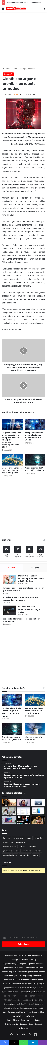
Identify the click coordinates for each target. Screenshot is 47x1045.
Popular (11, 568)
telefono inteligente (10, 855)
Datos (37, 1020)
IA (12, 842)
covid (29, 838)
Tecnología (31, 69)
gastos (5, 842)
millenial (22, 846)
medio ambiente (21, 842)
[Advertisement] (23, 37)
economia (38, 838)
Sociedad (38, 1024)
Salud (31, 1024)
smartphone (27, 851)
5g (4, 838)
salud (17, 851)
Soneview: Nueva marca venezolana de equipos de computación (20, 598)
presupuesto (7, 851)
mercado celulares (9, 846)
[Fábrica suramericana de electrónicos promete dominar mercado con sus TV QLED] (9, 820)
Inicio (6, 69)
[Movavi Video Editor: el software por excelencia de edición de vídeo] (9, 579)
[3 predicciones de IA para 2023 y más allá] (35, 460)
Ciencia (16, 1020)
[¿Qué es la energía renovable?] (35, 729)
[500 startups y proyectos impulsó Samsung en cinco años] (23, 820)
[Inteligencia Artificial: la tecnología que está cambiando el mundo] (35, 424)
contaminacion (18, 838)
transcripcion (24, 855)
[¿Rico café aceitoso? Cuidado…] (9, 802)
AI (9, 838)
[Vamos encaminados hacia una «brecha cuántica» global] (12, 460)
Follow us (6, 862)
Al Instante (23, 1028)
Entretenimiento (11, 1024)
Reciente (35, 568)
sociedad (37, 851)
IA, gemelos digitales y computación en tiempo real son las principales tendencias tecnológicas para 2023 (11, 439)
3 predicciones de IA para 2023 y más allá (34, 469)
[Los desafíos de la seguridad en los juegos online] (9, 610)
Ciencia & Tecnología (18, 69)
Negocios (23, 1024)
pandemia (32, 846)
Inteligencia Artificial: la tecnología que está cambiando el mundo (34, 436)
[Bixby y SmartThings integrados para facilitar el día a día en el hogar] (23, 811)
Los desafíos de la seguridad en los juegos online (29, 609)
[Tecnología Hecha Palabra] (16, 8)
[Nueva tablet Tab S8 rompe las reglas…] (38, 820)
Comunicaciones (27, 1020)
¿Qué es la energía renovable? (33, 738)
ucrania (35, 855)
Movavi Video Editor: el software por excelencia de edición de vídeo (31, 578)
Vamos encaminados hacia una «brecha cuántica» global (12, 470)
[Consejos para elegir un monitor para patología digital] (9, 811)
